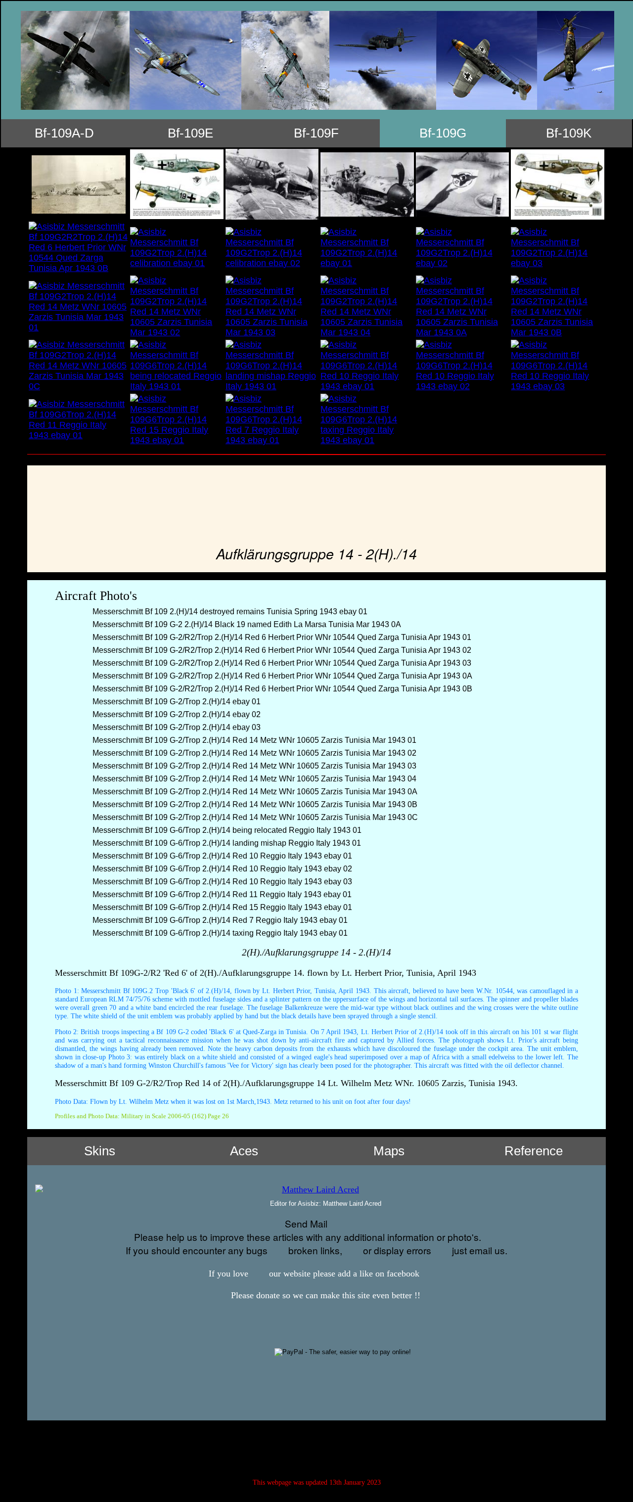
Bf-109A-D (64, 133)
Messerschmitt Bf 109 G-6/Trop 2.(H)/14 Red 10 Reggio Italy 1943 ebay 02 (221, 869)
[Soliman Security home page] (316, 1447)
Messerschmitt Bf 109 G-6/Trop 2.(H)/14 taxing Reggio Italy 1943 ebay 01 (219, 933)
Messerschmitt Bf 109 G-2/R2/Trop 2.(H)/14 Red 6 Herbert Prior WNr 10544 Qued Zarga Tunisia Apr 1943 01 (280, 637)
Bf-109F (316, 133)
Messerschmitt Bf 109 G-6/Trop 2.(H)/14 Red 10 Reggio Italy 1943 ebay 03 (221, 881)
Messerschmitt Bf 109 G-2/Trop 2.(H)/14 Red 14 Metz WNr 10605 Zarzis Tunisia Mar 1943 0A (253, 791)
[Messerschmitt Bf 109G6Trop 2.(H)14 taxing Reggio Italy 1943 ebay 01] (366, 420)
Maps (389, 1151)
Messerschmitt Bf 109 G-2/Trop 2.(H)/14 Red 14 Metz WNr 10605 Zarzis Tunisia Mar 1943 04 (253, 778)
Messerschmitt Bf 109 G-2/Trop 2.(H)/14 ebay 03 (175, 727)
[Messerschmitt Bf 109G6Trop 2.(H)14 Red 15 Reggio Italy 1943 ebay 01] (176, 420)
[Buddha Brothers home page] (340, 1447)
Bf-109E (190, 133)
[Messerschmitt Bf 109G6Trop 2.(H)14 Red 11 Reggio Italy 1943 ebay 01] (78, 420)
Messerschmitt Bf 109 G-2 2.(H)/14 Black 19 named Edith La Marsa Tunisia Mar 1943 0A (245, 624)
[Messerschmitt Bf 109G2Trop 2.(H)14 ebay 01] (366, 248)
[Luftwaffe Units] (293, 1447)
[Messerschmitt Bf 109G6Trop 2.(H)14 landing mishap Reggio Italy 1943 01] (272, 366)
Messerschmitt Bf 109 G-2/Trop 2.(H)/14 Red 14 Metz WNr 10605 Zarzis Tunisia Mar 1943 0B (253, 804)
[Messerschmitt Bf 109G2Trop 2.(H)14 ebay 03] (557, 248)
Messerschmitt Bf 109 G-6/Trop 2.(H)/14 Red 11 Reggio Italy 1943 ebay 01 (221, 894)
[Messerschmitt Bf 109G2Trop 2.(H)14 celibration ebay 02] (272, 248)
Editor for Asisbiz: (324, 1203)
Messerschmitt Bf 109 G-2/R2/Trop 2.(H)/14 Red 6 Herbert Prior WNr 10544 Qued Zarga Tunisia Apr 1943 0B (281, 688)
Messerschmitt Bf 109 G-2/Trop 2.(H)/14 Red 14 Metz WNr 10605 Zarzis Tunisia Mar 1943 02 (253, 753)
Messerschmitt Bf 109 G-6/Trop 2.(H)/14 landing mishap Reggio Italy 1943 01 (225, 843)
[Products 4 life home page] (364, 1447)
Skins (99, 1151)
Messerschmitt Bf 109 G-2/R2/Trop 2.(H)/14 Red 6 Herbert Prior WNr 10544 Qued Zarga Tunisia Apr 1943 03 (280, 663)
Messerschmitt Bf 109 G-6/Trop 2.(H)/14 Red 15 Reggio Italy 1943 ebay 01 (221, 907)
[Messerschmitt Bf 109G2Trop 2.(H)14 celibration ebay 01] (176, 248)
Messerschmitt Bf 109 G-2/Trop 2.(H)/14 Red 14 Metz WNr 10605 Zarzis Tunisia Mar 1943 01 (253, 740)
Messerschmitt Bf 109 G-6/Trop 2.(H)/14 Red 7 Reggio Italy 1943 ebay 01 (219, 920)
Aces (244, 1151)
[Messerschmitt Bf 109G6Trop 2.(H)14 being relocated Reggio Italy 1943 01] (176, 366)
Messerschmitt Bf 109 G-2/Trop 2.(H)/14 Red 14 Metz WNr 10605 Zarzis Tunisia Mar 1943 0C (254, 817)
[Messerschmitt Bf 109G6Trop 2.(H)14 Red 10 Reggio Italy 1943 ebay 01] (366, 366)
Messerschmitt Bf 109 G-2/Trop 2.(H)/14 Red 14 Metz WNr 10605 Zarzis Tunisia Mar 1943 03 (253, 766)
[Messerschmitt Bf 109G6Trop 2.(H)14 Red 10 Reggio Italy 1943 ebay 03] (557, 366)
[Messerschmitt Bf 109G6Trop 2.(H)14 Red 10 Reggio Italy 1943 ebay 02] (462, 366)
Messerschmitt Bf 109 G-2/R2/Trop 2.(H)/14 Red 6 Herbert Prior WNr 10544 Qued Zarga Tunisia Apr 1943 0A (281, 676)
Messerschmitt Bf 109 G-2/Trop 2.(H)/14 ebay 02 (175, 714)
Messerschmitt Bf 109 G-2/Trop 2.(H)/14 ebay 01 (175, 701)
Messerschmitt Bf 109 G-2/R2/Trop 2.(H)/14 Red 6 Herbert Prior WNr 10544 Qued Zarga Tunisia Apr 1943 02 (280, 650)
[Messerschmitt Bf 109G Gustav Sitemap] (269, 1447)
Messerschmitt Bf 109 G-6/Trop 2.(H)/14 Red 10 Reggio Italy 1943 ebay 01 (221, 856)
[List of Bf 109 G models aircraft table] (317, 60)
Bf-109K (568, 133)
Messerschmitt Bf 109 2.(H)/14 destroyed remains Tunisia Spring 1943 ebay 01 (228, 611)
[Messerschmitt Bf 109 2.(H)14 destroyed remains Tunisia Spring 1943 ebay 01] (78, 184)
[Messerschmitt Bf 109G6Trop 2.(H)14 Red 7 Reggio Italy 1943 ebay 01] (272, 420)
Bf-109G (442, 133)
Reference (533, 1151)
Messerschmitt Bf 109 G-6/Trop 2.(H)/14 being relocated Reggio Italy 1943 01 (226, 830)
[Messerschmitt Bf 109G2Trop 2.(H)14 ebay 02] (462, 248)
